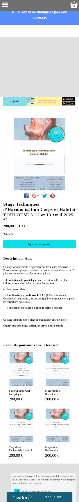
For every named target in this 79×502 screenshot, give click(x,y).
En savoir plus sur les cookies (36, 491)
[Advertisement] (39, 55)
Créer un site (52, 497)
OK (17, 491)
